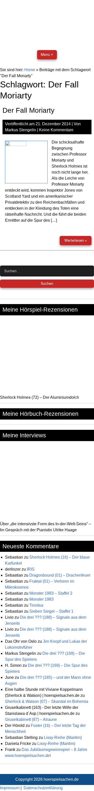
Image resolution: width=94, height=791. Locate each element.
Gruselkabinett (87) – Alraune (31, 719)
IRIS (31, 569)
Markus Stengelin (20, 130)
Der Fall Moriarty (28, 110)
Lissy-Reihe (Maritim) (63, 737)
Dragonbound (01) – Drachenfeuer (59, 575)
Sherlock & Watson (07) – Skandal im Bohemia (46, 701)
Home (29, 70)
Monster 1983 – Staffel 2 (50, 593)
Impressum (10, 788)
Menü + (47, 55)
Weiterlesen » (77, 241)
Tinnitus (36, 605)
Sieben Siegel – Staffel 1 (51, 611)
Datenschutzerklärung (43, 788)
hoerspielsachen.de (61, 779)
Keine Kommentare (56, 130)
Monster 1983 (41, 599)
